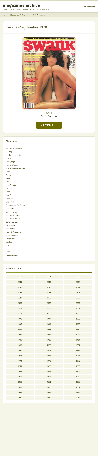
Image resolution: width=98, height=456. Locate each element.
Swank (24, 15)
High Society (11, 185)
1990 (78, 329)
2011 (78, 293)
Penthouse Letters (13, 215)
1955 (49, 392)
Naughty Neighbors (13, 232)
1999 (78, 314)
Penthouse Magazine (14, 148)
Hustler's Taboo (12, 165)
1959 (20, 387)
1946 (78, 392)
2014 (78, 287)
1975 (78, 356)
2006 (49, 303)
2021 (49, 277)
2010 (20, 298)
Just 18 (8, 195)
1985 (49, 340)
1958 (49, 387)
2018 (49, 282)
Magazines (14, 15)
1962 (20, 382)
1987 (78, 335)
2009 (49, 298)
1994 (49, 324)
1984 (78, 340)
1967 (49, 371)
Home (5, 15)
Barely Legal (11, 162)
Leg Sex (9, 242)
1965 (20, 377)
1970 (49, 366)
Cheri (8, 245)
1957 (78, 387)
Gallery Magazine (12, 222)
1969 (78, 366)
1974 (20, 361)
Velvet (8, 178)
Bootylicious (10, 229)
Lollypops (9, 198)
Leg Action (10, 202)
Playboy (9, 152)
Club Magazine (11, 209)
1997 (49, 319)
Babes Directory (12, 256)
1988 (49, 335)
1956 (20, 392)
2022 (20, 277)
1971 (20, 366)
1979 (49, 350)
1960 (78, 382)
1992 (20, 329)
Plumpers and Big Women (15, 205)
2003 (49, 308)
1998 (20, 319)
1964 (49, 377)
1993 (78, 324)
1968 (20, 371)
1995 (20, 324)
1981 (78, 345)
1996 (78, 319)
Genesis (9, 175)
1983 (20, 345)
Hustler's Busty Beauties (15, 168)
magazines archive (21, 5)
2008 (78, 298)
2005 (78, 303)
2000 (49, 314)
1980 (20, 350)
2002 (78, 308)
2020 (78, 277)
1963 (78, 377)
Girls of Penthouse (13, 212)
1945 (20, 398)
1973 (49, 361)
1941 (78, 398)
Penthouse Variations (14, 219)
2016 (20, 287)
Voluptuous (10, 239)
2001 (20, 314)
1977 (20, 356)
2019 (20, 282)
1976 (49, 356)
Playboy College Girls (14, 155)
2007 (20, 303)
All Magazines (89, 6)
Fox (7, 182)
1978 (32, 15)
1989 (20, 335)
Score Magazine (12, 235)
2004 (20, 308)
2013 (20, 293)
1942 (49, 398)
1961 (49, 382)
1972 (78, 361)
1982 (49, 345)
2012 (49, 293)
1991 (49, 329)
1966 (78, 371)
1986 (20, 340)
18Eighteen (10, 225)
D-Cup (8, 188)
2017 (78, 282)
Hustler (9, 158)
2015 (49, 287)
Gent (8, 192)
